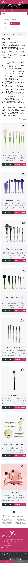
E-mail (21, 561)
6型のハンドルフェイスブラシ (14, 249)
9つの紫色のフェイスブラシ (14, 200)
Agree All (12, 559)
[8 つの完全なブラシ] (14, 477)
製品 (4, 10)
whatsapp (7, 561)
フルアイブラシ (6, 34)
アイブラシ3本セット (14, 395)
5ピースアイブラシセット (14, 347)
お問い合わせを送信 (20, 164)
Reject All (19, 559)
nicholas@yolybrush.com (9, 547)
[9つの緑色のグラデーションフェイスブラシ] (14, 282)
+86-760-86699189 (7, 545)
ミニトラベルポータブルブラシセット (14, 444)
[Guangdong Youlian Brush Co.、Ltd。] (3, 2)
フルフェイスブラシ (18, 34)
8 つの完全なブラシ (14, 492)
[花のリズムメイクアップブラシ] (14, 136)
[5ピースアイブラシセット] (14, 332)
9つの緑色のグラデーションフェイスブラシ (14, 298)
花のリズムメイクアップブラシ (14, 152)
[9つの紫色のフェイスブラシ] (14, 185)
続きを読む (8, 164)
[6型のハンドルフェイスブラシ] (14, 233)
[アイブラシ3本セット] (14, 380)
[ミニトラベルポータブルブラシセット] (14, 428)
